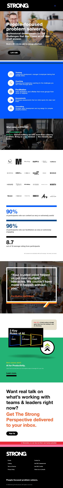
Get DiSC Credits (38, 466)
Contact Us (37, 460)
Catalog (10, 463)
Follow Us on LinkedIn (39, 469)
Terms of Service (12, 466)
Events (9, 460)
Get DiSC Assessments (40, 463)
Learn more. (11, 373)
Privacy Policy (11, 469)
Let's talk (14, 53)
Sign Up (12, 433)
